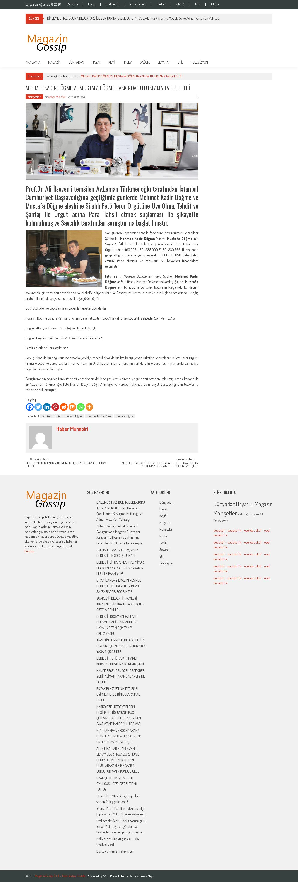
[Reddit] (64, 407)
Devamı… (29, 551)
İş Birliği (180, 4)
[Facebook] (30, 407)
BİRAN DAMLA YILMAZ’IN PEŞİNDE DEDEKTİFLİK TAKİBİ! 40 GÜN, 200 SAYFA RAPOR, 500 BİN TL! (118, 586)
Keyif (112, 62)
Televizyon (199, 62)
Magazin (54, 62)
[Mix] (72, 407)
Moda (128, 62)
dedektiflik (234, 530)
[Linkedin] (47, 407)
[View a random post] (265, 62)
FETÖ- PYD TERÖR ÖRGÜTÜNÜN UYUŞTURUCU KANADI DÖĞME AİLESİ (67, 465)
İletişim (215, 4)
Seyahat (164, 62)
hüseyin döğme (74, 416)
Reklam (161, 4)
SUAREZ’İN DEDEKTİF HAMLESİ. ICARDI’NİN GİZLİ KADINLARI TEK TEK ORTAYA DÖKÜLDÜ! (120, 604)
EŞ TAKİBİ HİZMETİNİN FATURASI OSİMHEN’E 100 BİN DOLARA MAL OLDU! (118, 694)
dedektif (219, 530)
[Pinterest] (55, 407)
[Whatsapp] (81, 407)
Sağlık (145, 62)
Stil (180, 62)
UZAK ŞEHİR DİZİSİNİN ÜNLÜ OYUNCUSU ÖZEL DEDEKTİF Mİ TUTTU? (116, 783)
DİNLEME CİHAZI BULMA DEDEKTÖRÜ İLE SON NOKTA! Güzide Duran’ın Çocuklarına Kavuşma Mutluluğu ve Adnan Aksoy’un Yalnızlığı (133, 18)
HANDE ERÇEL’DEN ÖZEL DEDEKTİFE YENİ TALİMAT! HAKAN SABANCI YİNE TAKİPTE (120, 676)
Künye (91, 4)
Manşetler (69, 76)
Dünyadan (76, 62)
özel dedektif (253, 530)
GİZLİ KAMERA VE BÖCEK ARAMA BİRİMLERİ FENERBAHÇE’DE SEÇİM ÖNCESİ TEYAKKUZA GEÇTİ (118, 736)
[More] (89, 407)
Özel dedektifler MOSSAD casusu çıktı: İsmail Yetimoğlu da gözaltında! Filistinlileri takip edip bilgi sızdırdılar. (121, 826)
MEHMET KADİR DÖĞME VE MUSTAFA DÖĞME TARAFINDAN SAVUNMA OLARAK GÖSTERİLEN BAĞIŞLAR (160, 465)
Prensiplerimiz (138, 4)
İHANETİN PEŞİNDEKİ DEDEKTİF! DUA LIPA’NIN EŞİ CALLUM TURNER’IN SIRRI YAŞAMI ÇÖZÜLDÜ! (120, 646)
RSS (197, 4)
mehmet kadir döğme (99, 416)
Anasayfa (72, 4)
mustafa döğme (124, 416)
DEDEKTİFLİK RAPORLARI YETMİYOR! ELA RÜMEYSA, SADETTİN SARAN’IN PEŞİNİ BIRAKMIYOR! (120, 568)
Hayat (96, 62)
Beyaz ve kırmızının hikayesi (114, 851)
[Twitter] (38, 407)
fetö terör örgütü (51, 416)
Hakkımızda (113, 4)
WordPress (110, 876)
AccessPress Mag (141, 876)
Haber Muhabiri (56, 97)
